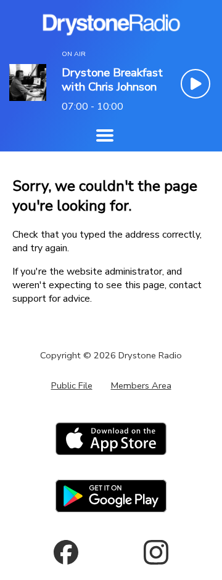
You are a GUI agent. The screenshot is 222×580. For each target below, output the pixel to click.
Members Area (141, 385)
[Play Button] (195, 84)
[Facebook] (66, 552)
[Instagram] (156, 552)
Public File (71, 385)
